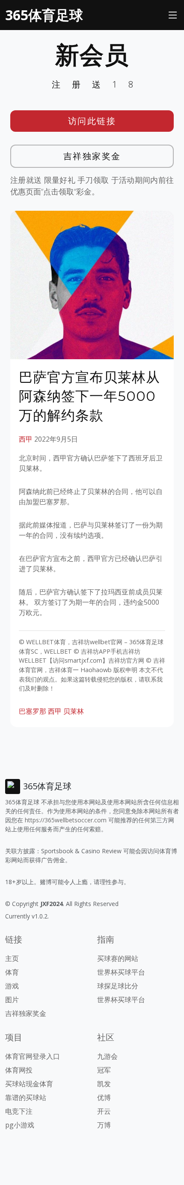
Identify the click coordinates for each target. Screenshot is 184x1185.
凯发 (104, 1083)
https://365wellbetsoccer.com (66, 820)
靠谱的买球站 (25, 1097)
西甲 (26, 439)
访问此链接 (92, 121)
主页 (12, 958)
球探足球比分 (117, 986)
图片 (12, 999)
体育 (12, 972)
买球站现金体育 (29, 1083)
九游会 (107, 1056)
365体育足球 (44, 15)
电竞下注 (19, 1111)
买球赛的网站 (117, 958)
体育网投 (19, 1070)
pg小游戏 (19, 1125)
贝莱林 (73, 711)
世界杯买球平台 (121, 972)
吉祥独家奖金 (92, 156)
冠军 (104, 1070)
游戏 (12, 986)
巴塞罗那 (32, 711)
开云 (104, 1111)
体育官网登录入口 (32, 1056)
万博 (104, 1125)
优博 (104, 1097)
